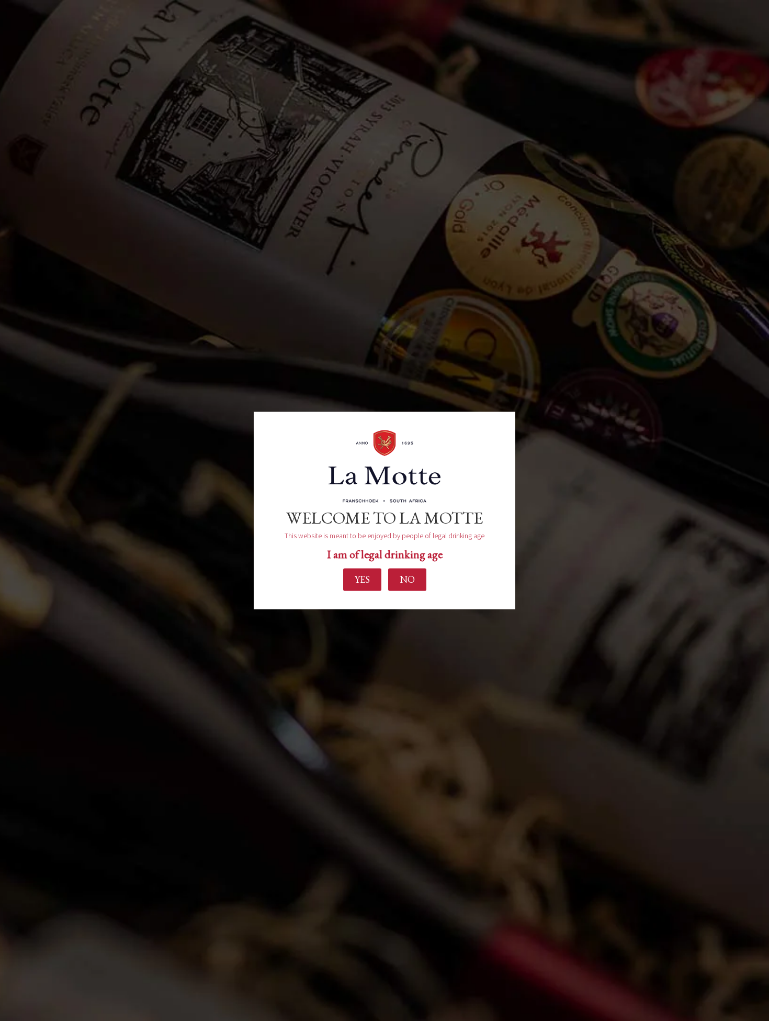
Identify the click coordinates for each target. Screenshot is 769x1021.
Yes (362, 579)
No (407, 579)
